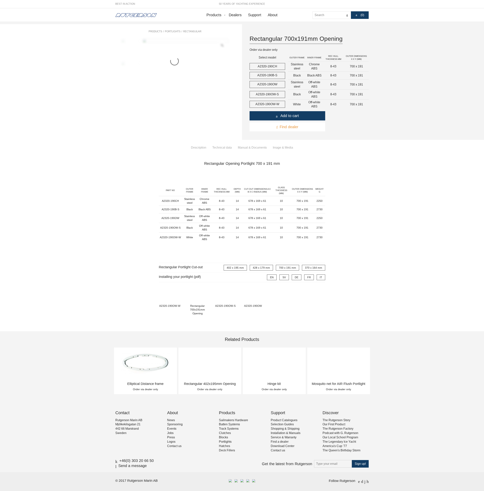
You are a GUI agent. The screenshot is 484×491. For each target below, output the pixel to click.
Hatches (224, 446)
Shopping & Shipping (285, 428)
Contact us (174, 446)
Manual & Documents (252, 147)
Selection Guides (282, 424)
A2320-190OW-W (267, 104)
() (362, 15)
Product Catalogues (284, 420)
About (273, 15)
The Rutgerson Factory (338, 428)
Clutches (225, 433)
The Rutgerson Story (336, 420)
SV (284, 277)
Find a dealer (280, 441)
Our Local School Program (340, 437)
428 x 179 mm (261, 267)
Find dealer (289, 127)
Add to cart (289, 116)
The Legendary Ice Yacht (339, 441)
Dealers (235, 15)
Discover (331, 412)
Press (171, 437)
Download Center (282, 446)
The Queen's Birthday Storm (341, 450)
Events (171, 428)
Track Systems (229, 428)
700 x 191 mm (287, 267)
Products (213, 15)
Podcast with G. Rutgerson (340, 433)
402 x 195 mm (235, 267)
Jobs (170, 433)
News (171, 420)
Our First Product (334, 424)
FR (309, 277)
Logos (171, 441)
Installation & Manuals (285, 433)
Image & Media (283, 147)
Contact (122, 412)
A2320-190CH (267, 66)
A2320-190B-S (267, 75)
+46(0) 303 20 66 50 (136, 461)
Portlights (173, 31)
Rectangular (192, 31)
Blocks (223, 437)
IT (321, 277)
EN (272, 277)
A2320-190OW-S (267, 94)
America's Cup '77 (335, 446)
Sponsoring (175, 424)
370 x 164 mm (313, 267)
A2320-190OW (267, 84)
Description (198, 147)
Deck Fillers (227, 450)
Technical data (222, 147)
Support (254, 15)
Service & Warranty (283, 437)
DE (296, 277)
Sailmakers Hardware (233, 420)
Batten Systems (229, 424)
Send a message (132, 466)
